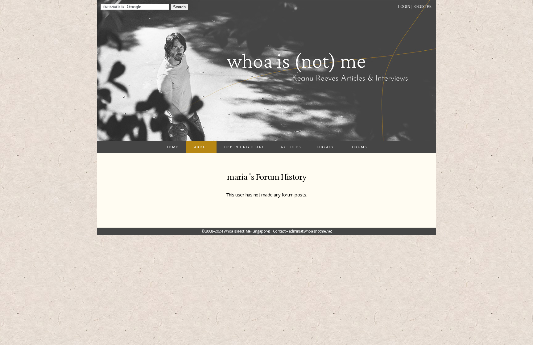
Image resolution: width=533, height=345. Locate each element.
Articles (291, 147)
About (201, 147)
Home (172, 147)
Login (404, 6)
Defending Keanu (244, 147)
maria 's (240, 176)
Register (422, 6)
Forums (358, 147)
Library (325, 147)
